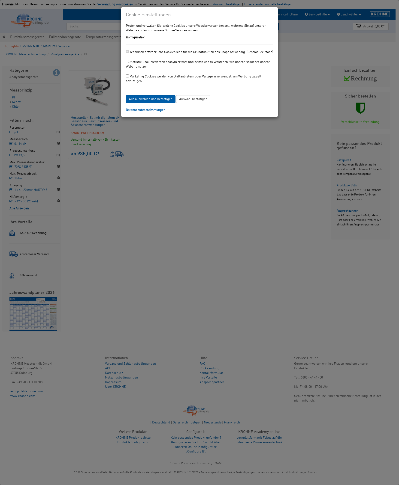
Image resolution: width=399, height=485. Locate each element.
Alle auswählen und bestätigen (150, 99)
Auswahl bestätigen (193, 99)
